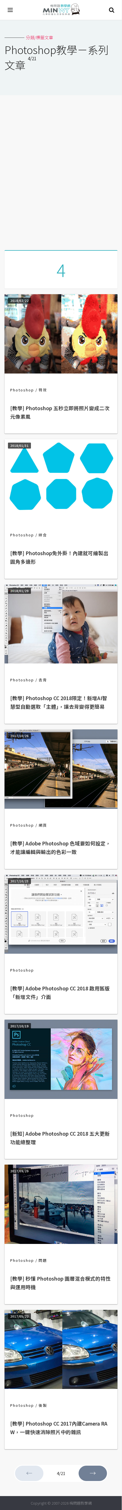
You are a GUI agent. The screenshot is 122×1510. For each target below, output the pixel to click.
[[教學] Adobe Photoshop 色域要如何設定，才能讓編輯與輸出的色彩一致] (61, 807)
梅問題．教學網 (61, 10)
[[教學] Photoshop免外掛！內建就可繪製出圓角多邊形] (61, 517)
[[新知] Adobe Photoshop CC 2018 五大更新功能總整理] (61, 1097)
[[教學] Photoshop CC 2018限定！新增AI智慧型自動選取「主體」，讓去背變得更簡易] (61, 662)
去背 (43, 680)
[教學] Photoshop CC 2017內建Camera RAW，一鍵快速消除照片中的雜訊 (59, 1428)
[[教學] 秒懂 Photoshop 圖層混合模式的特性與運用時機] (61, 1242)
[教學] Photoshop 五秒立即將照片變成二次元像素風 (60, 412)
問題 (43, 1260)
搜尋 (111, 10)
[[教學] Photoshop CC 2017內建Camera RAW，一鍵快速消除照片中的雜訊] (61, 1387)
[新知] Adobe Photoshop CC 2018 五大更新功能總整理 (60, 1138)
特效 (43, 390)
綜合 (43, 535)
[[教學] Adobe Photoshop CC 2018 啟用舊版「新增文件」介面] (61, 952)
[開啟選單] (10, 10)
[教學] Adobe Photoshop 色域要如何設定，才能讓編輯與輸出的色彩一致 (60, 847)
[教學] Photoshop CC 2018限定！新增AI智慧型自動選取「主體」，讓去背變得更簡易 (58, 702)
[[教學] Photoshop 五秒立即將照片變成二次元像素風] (61, 372)
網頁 (43, 825)
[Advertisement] (61, 170)
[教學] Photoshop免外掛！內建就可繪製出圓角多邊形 (59, 557)
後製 (43, 1405)
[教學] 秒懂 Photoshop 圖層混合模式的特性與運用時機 (60, 1283)
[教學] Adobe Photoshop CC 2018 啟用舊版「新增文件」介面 (60, 992)
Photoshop (22, 390)
